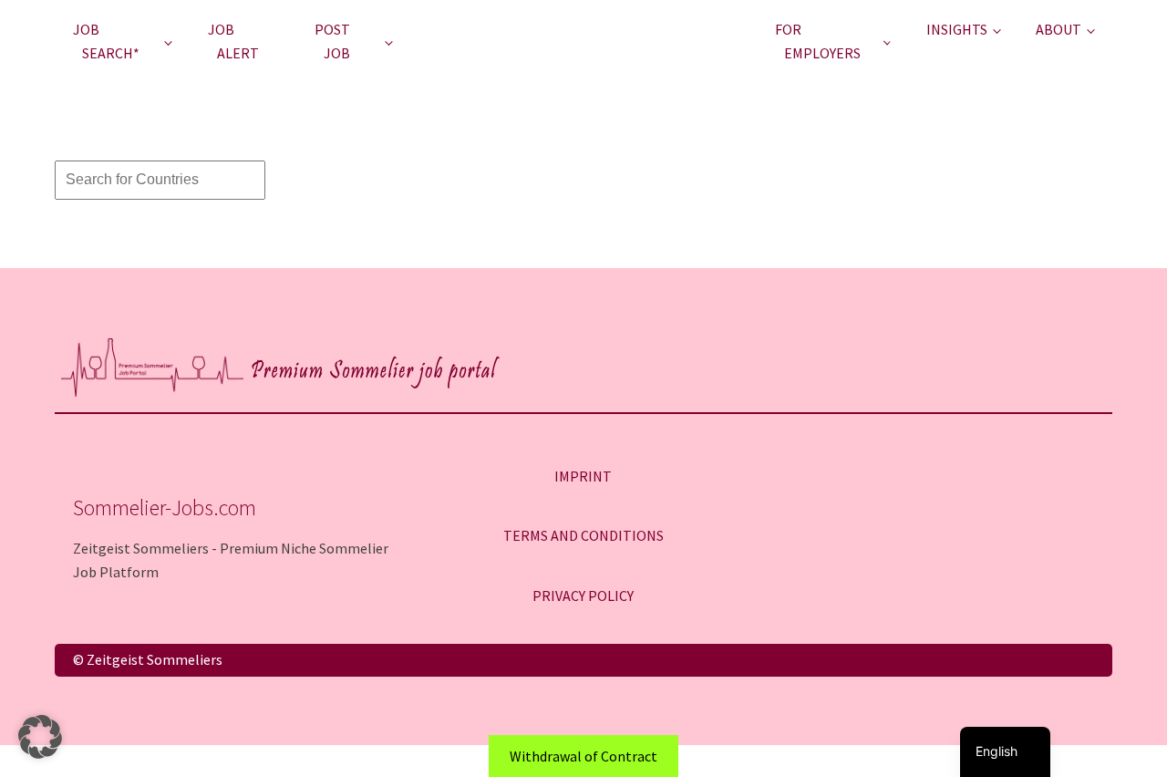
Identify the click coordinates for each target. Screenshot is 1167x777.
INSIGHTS (956, 29)
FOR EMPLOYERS (818, 41)
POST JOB (332, 41)
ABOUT (1058, 29)
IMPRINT (583, 476)
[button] (40, 737)
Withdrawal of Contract (583, 756)
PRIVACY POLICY (583, 595)
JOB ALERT (233, 41)
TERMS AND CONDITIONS (583, 535)
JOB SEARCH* (106, 41)
